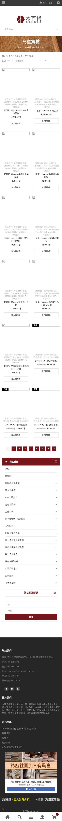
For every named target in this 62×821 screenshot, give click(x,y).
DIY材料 (25, 102)
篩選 (31, 617)
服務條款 (6, 733)
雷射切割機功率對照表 (12, 747)
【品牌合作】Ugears (12, 102)
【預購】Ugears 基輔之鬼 (46, 110)
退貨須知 (6, 742)
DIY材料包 (22, 105)
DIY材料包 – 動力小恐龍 (46, 361)
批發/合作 (9, 99)
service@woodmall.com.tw (21, 671)
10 (48, 449)
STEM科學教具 (11, 105)
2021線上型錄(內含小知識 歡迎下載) (19, 728)
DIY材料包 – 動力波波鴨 (16, 424)
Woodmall (34, 811)
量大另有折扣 (10, 799)
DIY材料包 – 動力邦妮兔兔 (46, 424)
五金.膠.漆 (37, 357)
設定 (4, 60)
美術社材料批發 (20, 99)
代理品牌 (15, 107)
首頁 (20, 47)
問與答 (5, 738)
